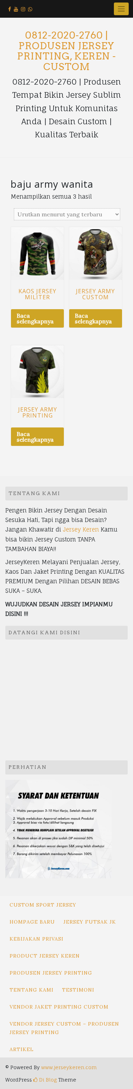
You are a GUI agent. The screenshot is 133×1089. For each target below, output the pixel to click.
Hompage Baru (32, 922)
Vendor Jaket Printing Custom (59, 1007)
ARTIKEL (22, 1049)
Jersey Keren (81, 529)
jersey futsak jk (89, 922)
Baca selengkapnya (35, 318)
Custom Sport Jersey (43, 905)
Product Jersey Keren (45, 956)
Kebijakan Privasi (36, 939)
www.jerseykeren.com (69, 1067)
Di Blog (47, 1080)
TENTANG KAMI (32, 990)
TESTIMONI (78, 990)
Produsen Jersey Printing (51, 973)
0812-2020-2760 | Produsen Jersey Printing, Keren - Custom (66, 51)
